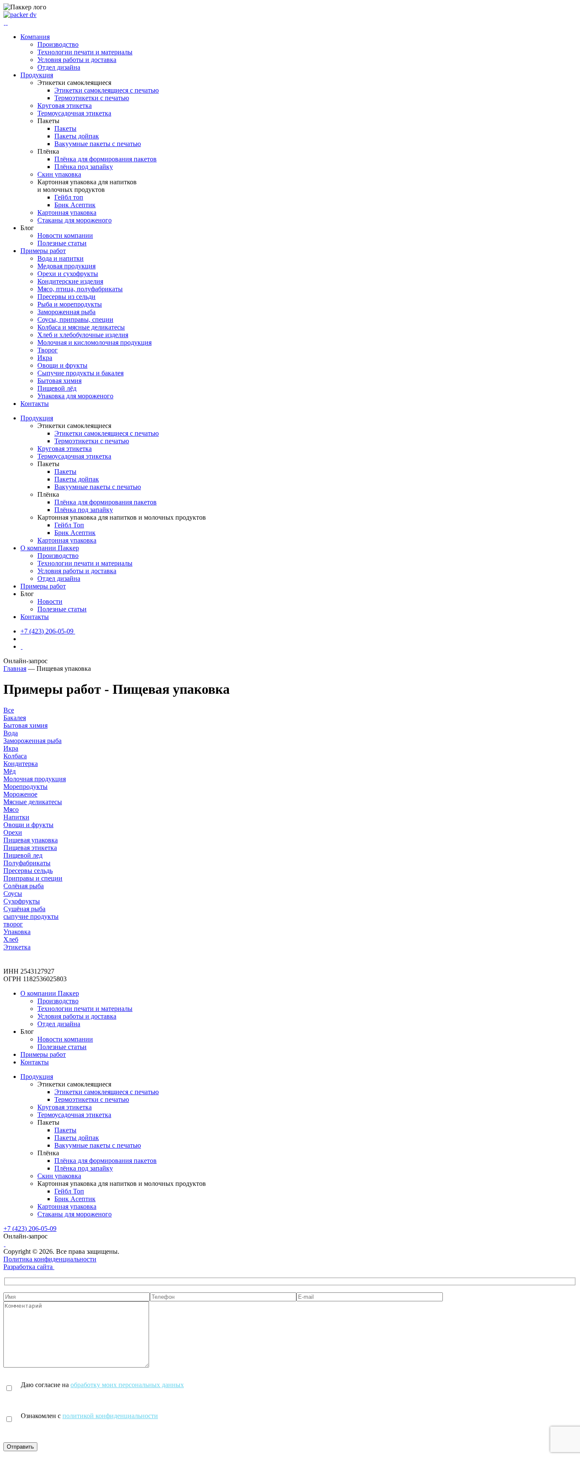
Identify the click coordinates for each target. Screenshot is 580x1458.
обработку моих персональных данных (127, 1384)
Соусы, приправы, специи (75, 319)
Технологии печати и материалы (84, 52)
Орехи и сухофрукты (67, 273)
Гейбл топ (68, 197)
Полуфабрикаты (27, 863)
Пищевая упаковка (30, 840)
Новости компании (65, 235)
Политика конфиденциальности (49, 1259)
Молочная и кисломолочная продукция (94, 342)
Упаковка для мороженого (75, 396)
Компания (35, 36)
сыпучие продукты (31, 916)
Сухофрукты (21, 901)
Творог (47, 350)
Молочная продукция (34, 778)
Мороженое (20, 794)
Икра (44, 357)
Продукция (36, 75)
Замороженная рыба (66, 311)
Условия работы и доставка (76, 59)
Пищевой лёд (56, 388)
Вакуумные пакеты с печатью (97, 143)
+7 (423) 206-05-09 (29, 1228)
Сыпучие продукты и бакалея (80, 373)
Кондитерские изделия (70, 281)
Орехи (12, 832)
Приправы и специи (32, 878)
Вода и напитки (60, 258)
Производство (58, 44)
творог (13, 924)
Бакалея (14, 717)
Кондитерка (20, 763)
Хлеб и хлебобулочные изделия (82, 334)
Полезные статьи (62, 243)
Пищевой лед (22, 855)
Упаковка (17, 931)
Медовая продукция (66, 266)
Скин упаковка (59, 174)
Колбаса (15, 756)
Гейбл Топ (69, 525)
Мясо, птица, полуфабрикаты (80, 289)
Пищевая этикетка (30, 847)
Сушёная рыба (24, 908)
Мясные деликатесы (32, 801)
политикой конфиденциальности (110, 1415)
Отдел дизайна (58, 67)
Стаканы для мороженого (74, 220)
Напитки (16, 817)
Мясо (11, 809)
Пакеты (65, 128)
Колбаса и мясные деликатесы (81, 327)
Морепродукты (25, 786)
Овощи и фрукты (62, 365)
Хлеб (10, 939)
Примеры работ (43, 250)
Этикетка (17, 947)
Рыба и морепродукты (69, 304)
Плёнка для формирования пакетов (105, 159)
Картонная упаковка (66, 212)
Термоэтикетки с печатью (91, 97)
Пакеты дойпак (76, 136)
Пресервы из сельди (66, 296)
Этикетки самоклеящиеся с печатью (106, 90)
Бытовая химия (59, 380)
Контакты (34, 403)
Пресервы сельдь (28, 870)
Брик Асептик (75, 204)
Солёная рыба (23, 885)
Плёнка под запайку (83, 166)
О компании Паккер (49, 548)
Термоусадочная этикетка (74, 113)
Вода (10, 733)
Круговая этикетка (64, 105)
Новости (49, 601)
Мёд (9, 771)
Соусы (12, 893)
